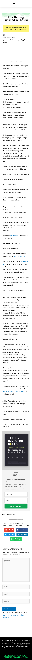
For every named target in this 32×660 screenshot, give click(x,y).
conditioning (14, 235)
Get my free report (16, 506)
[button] (14, 3)
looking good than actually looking (13, 391)
